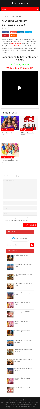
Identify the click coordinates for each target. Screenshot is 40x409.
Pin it (6, 35)
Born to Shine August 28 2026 (22, 379)
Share (6, 32)
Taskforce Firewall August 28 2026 (23, 341)
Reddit (13, 35)
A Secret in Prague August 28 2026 (23, 360)
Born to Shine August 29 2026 (22, 322)
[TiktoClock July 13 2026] (10, 123)
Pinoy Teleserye (20, 2)
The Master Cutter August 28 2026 (23, 350)
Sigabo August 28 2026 (22, 331)
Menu (4, 9)
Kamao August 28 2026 (22, 387)
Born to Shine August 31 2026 (22, 303)
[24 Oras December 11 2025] (29, 123)
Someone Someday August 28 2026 (23, 369)
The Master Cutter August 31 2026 (23, 275)
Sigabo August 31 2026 (21, 255)
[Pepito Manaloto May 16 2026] (10, 150)
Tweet (29, 32)
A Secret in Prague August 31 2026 (23, 284)
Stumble (14, 32)
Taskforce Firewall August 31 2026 (23, 265)
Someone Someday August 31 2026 (23, 294)
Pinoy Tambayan (7, 130)
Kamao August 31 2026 (22, 312)
